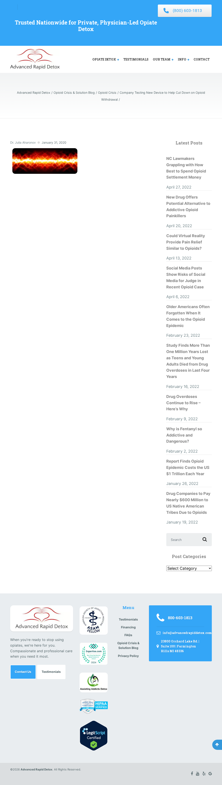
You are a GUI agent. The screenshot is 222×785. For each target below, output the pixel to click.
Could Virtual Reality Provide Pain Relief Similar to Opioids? (185, 242)
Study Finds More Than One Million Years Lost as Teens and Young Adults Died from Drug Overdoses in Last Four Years (188, 361)
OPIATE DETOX (104, 59)
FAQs (128, 635)
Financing (128, 627)
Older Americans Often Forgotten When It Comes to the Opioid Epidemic (188, 316)
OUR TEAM (161, 59)
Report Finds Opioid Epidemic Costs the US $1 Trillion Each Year (187, 467)
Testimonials (51, 671)
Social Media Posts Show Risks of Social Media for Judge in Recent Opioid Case (185, 277)
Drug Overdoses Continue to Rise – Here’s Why (183, 402)
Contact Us (23, 671)
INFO (182, 59)
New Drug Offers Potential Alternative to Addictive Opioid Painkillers (188, 206)
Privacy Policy (128, 656)
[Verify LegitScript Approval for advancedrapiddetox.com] (94, 735)
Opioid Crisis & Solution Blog (128, 645)
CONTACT (202, 59)
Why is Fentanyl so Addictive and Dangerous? (184, 435)
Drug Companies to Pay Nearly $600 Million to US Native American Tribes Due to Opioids (188, 502)
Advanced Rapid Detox (36, 769)
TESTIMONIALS (136, 59)
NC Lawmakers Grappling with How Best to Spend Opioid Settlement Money (186, 167)
